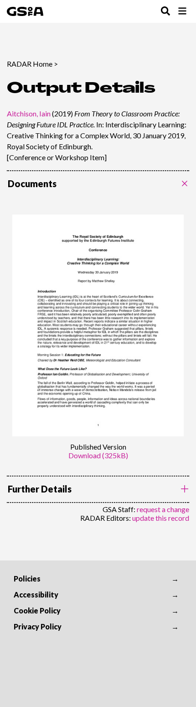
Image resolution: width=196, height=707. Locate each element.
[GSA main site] (25, 11)
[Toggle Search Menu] (165, 11)
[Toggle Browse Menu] (182, 11)
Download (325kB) (98, 455)
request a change (163, 509)
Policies (27, 578)
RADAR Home (29, 63)
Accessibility (36, 594)
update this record (160, 517)
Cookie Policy (37, 610)
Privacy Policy (38, 626)
